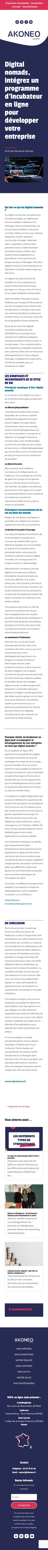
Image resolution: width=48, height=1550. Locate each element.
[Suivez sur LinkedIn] (17, 22)
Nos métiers (24, 1349)
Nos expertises (24, 1354)
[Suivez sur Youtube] (31, 22)
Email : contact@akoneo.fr (24, 1472)
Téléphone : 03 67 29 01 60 (24, 1468)
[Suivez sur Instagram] (21, 22)
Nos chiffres (24, 1366)
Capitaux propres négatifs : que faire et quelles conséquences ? (22, 1272)
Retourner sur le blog (19, 1106)
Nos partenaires (24, 1383)
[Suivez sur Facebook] (26, 22)
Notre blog (24, 1377)
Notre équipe (24, 1360)
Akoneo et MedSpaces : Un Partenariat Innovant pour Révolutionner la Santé (22, 1214)
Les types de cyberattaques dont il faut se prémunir (23, 1157)
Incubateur (11, 147)
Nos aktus (24, 1371)
